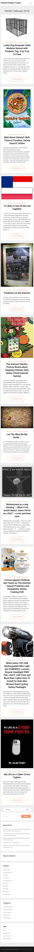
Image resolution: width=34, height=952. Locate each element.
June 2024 (5, 878)
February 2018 (6, 894)
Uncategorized (7, 917)
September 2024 (7, 872)
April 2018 (5, 889)
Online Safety (6, 915)
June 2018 (5, 883)
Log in (4, 930)
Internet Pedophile (7, 907)
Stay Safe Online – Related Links (11, 842)
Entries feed (6, 933)
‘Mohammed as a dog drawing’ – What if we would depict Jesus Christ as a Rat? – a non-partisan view (17, 510)
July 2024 (5, 875)
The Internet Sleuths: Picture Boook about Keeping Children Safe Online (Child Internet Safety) (17, 370)
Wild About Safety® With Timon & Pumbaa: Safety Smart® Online (17, 140)
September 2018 (7, 880)
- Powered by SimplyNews (26, 949)
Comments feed (7, 936)
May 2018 (5, 886)
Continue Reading (17, 79)
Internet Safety (7, 912)
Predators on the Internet (17, 293)
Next (27, 809)
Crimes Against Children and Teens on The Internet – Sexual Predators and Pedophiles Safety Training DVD (17, 586)
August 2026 (6, 869)
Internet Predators (8, 909)
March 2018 (6, 891)
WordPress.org (7, 938)
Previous (7, 809)
